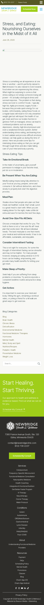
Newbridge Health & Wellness (28, 599)
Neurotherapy (22, 496)
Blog (4, 317)
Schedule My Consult (12, 409)
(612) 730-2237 (22, 446)
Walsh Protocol (22, 502)
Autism (22, 512)
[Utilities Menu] (41, 2)
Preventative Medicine (12, 353)
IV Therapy (22, 493)
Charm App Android (22, 583)
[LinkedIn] (25, 588)
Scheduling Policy (22, 564)
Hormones (7, 337)
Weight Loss (8, 356)
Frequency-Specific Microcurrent (22, 473)
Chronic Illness (9, 323)
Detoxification (8, 326)
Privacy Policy (21, 595)
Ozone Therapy (22, 499)
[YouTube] (22, 588)
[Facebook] (16, 588)
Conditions (22, 508)
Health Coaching (22, 483)
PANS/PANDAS (22, 531)
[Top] (41, 602)
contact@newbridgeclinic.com (22, 443)
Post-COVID (22, 535)
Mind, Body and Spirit (11, 343)
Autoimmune (22, 515)
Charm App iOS (22, 580)
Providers (22, 548)
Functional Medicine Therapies (15, 333)
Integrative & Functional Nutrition (22, 486)
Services (22, 465)
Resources (22, 553)
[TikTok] (28, 588)
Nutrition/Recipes (10, 346)
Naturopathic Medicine (22, 480)
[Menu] (41, 10)
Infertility (22, 528)
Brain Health (8, 320)
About (22, 540)
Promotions (22, 570)
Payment (22, 557)
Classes (22, 573)
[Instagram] (19, 588)
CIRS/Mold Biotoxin (22, 518)
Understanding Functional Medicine (22, 544)
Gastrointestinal (22, 522)
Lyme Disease (22, 525)
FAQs (22, 560)
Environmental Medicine (12, 330)
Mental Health (8, 340)
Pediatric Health (9, 350)
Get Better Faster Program (22, 489)
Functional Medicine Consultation (22, 476)
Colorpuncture (22, 470)
